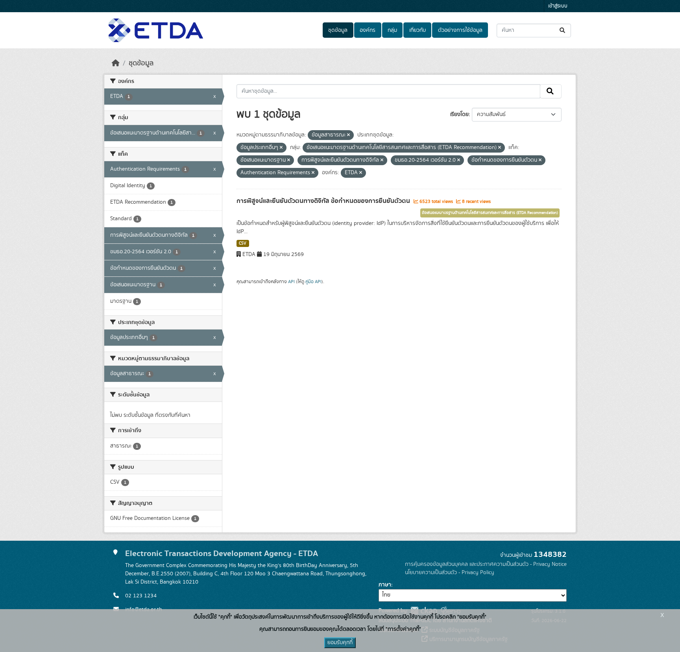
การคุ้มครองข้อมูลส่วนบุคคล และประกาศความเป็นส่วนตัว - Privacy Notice (486, 564)
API (291, 281)
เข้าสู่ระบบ (557, 6)
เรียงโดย (459, 114)
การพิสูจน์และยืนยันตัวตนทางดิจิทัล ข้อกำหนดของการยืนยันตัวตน (324, 201)
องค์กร (367, 30)
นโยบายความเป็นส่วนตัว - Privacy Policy (449, 572)
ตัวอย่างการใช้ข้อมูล (460, 30)
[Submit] (562, 30)
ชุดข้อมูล (337, 30)
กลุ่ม (392, 30)
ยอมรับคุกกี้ (340, 642)
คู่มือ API (313, 281)
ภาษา (385, 585)
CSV (242, 243)
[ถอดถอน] (348, 135)
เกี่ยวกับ (417, 30)
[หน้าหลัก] (116, 63)
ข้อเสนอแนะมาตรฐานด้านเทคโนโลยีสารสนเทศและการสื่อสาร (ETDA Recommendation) (490, 212)
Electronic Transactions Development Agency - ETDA (221, 553)
